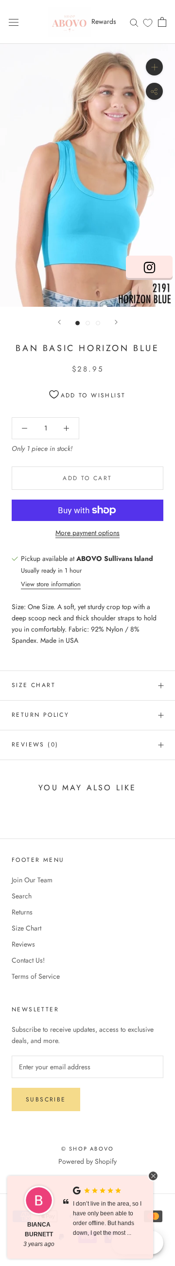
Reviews (23, 944)
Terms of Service (36, 976)
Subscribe (46, 1099)
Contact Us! (28, 960)
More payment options (87, 533)
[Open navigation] (13, 22)
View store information (51, 584)
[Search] (134, 22)
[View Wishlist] (147, 22)
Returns (22, 912)
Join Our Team (32, 880)
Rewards (103, 21)
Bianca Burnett (39, 1229)
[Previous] (59, 322)
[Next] (116, 322)
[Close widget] (153, 1176)
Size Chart (33, 685)
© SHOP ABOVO (87, 1149)
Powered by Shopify (87, 1161)
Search (22, 896)
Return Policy (40, 714)
